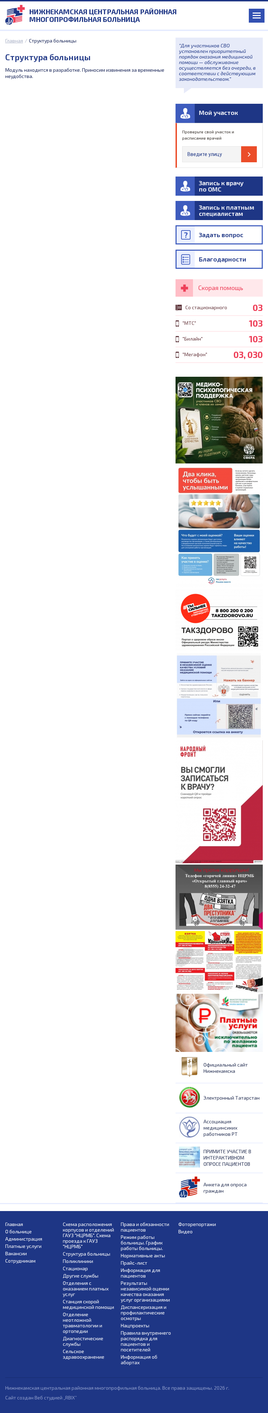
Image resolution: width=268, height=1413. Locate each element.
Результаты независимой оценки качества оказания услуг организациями (145, 1291)
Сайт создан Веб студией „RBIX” (41, 1397)
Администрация (23, 1239)
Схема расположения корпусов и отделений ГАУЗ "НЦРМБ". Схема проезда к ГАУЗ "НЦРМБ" (88, 1235)
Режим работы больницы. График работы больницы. (142, 1242)
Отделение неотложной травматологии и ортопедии (82, 1323)
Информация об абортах (139, 1359)
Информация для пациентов (140, 1273)
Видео (185, 1231)
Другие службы (80, 1276)
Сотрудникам (20, 1261)
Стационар (75, 1268)
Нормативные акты (143, 1255)
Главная (14, 41)
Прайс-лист (134, 1263)
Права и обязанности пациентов (145, 1227)
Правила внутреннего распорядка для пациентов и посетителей (146, 1341)
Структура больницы (86, 1254)
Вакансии (16, 1253)
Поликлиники (78, 1261)
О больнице (18, 1231)
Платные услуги (23, 1246)
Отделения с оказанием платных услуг (86, 1288)
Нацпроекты (135, 1325)
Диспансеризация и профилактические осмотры (143, 1312)
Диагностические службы (83, 1341)
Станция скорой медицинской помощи (88, 1304)
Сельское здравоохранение (83, 1354)
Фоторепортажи (197, 1224)
